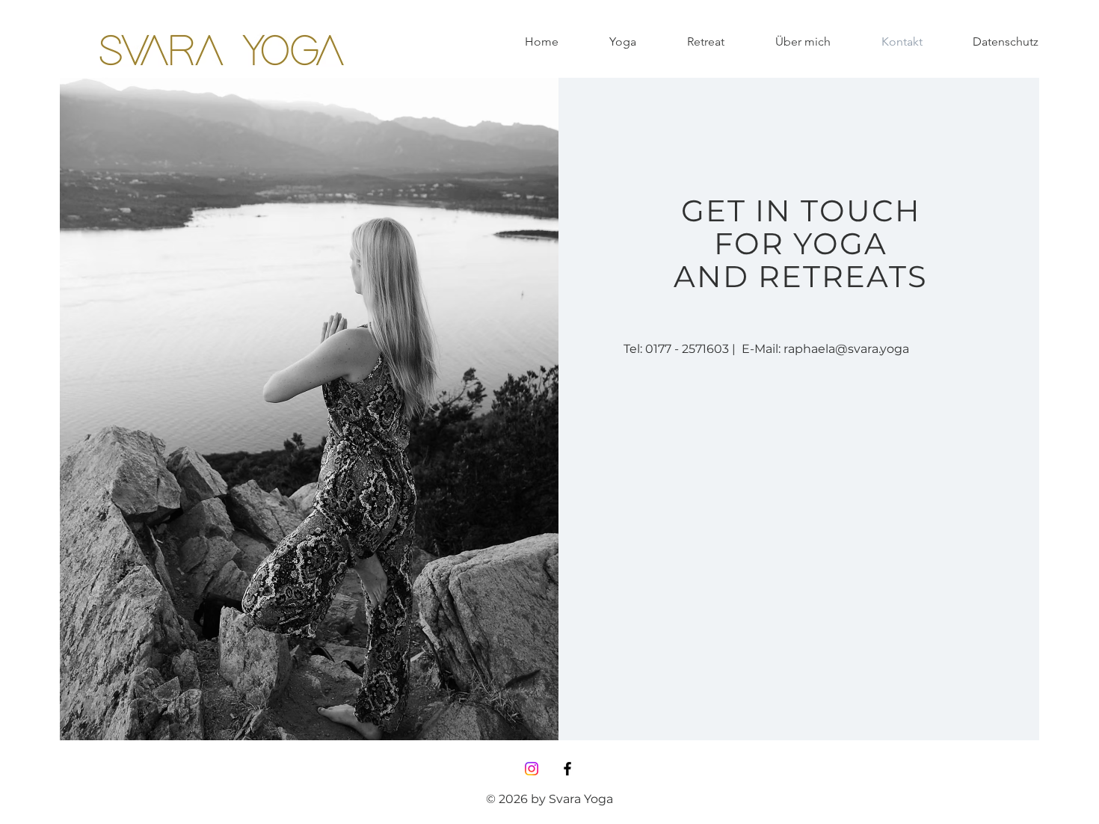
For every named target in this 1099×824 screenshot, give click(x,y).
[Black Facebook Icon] (567, 769)
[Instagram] (532, 769)
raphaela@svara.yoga (846, 349)
